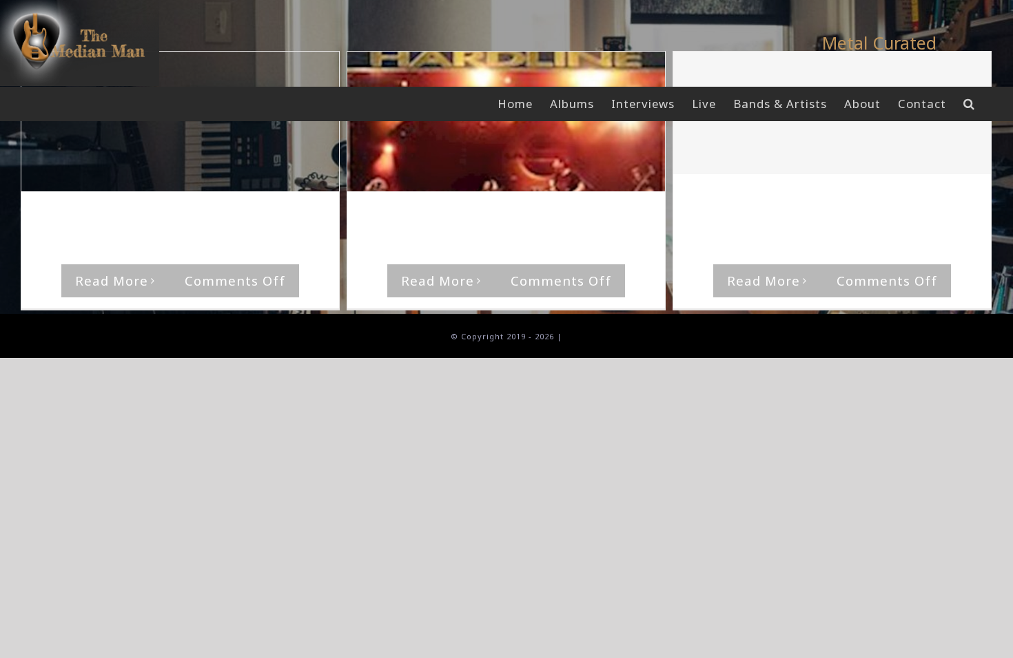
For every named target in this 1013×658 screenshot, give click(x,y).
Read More (111, 280)
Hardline (276, 218)
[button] (969, 104)
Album (237, 218)
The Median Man (90, 218)
